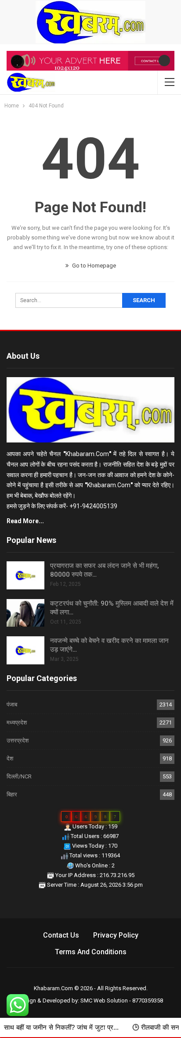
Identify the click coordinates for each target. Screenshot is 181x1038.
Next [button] (164, 60)
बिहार (12, 794)
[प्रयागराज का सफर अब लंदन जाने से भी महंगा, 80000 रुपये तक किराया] (25, 575)
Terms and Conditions (91, 952)
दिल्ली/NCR (19, 776)
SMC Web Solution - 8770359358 (121, 1000)
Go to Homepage (93, 265)
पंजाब (12, 704)
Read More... (25, 520)
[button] (17, 61)
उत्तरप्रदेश (18, 740)
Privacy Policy (115, 935)
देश (10, 758)
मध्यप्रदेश (17, 722)
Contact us (61, 935)
